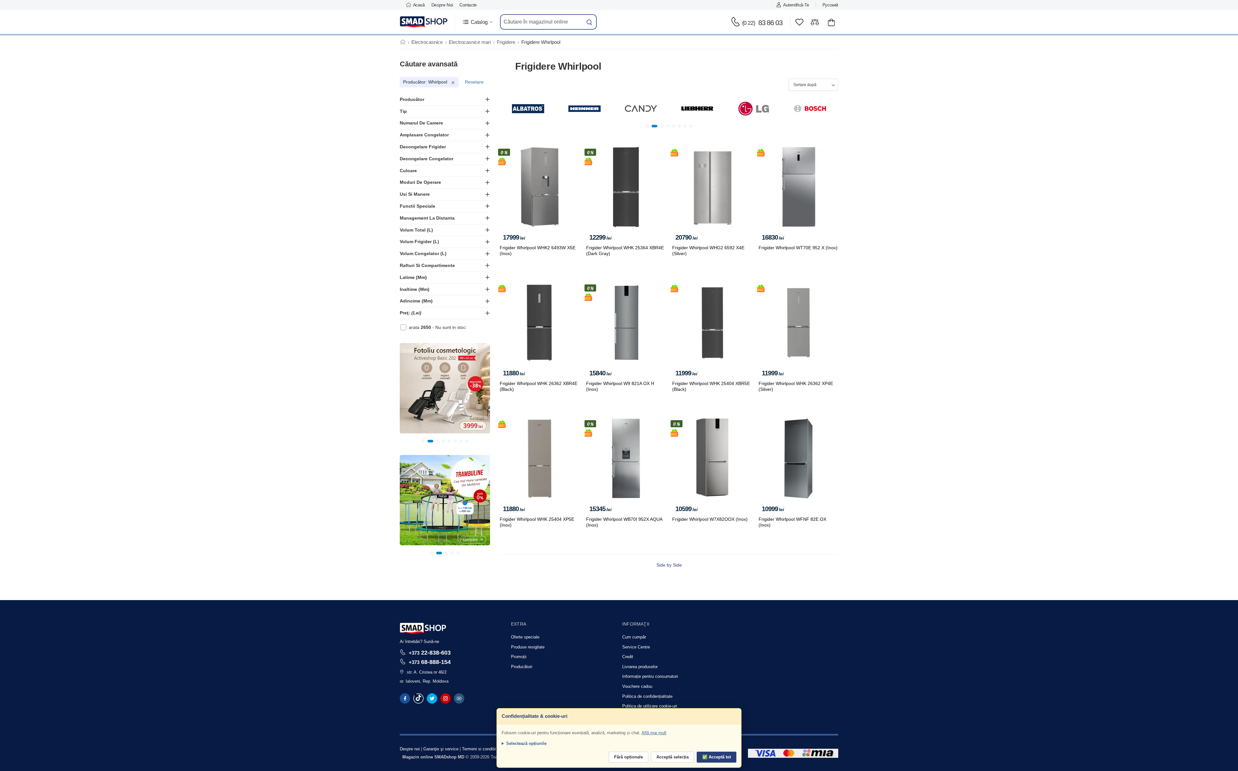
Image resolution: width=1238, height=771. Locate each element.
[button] (477, 22)
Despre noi (442, 4)
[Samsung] (810, 108)
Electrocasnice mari (470, 42)
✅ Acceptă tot (716, 757)
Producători (521, 666)
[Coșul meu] (831, 22)
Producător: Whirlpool (425, 81)
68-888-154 (430, 662)
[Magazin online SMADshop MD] (424, 22)
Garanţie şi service (440, 748)
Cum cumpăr (634, 637)
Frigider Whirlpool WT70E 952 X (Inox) (798, 247)
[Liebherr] (641, 108)
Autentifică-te (796, 4)
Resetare (474, 81)
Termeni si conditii (479, 748)
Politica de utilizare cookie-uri (649, 706)
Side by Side (669, 565)
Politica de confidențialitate (647, 696)
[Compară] (815, 22)
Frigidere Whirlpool (540, 42)
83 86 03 (762, 23)
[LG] (697, 108)
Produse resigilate (528, 647)
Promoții (518, 656)
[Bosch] (754, 108)
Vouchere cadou (637, 686)
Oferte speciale (525, 637)
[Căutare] (589, 22)
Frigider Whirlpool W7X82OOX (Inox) (710, 519)
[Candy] (584, 108)
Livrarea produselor (640, 666)
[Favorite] (799, 22)
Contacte (468, 4)
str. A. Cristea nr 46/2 (427, 672)
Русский (830, 4)
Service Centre (636, 647)
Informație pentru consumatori (650, 676)
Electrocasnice (427, 42)
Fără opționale (628, 757)
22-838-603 (430, 652)
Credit (627, 656)
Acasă (419, 4)
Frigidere (506, 42)
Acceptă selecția (672, 757)
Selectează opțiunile (526, 743)
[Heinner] (528, 108)
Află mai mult (654, 732)
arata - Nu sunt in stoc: (438, 327)
